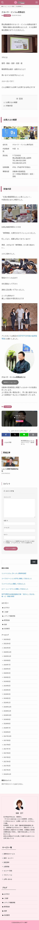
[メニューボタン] (36, 2)
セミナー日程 (8, 871)
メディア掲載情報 (9, 616)
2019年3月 (7, 694)
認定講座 (6, 862)
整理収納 (7, 620)
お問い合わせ (8, 879)
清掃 (5, 624)
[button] (6, 435)
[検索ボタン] (2, 2)
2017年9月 (7, 740)
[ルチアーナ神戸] (19, 2)
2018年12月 (7, 707)
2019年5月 (7, 685)
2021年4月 (7, 643)
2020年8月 (7, 660)
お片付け (7, 607)
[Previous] (6, 266)
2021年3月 (7, 648)
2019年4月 (7, 690)
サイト (6, 534)
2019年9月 (7, 681)
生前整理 (7, 628)
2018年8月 (7, 723)
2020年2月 (7, 677)
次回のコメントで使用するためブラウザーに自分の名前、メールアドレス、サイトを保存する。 (20, 542)
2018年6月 (7, 732)
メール (6, 527)
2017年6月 (7, 753)
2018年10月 (7, 715)
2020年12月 (7, 652)
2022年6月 (7, 639)
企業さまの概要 (11, 102)
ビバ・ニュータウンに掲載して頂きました (15, 589)
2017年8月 (7, 744)
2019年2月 (7, 698)
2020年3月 (7, 673)
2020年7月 (7, 664)
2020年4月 (7, 669)
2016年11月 (7, 774)
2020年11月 (7, 656)
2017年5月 (7, 757)
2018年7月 (7, 728)
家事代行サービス (9, 854)
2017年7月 (7, 749)
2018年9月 (7, 719)
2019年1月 (7, 702)
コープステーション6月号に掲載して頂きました (17, 578)
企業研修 (6, 866)
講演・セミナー (9, 858)
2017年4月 (7, 761)
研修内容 (9, 106)
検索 (34, 562)
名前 (6, 520)
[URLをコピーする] (33, 435)
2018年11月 (7, 711)
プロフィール (8, 875)
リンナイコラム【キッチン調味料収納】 (14, 573)
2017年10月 (7, 736)
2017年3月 (7, 765)
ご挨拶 (6, 612)
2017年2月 (7, 770)
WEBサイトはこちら (10, 382)
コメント (7, 497)
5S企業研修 (7, 15)
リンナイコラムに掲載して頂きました (13, 584)
